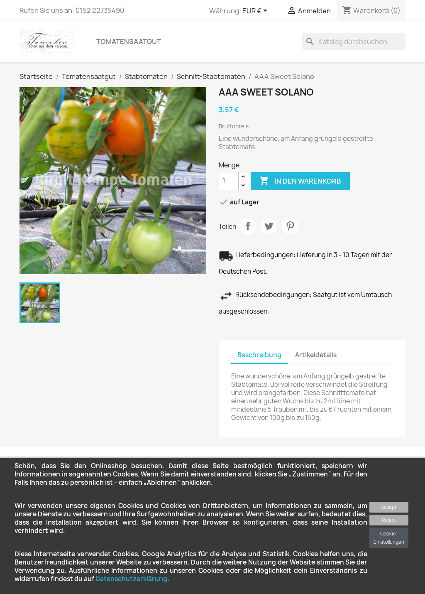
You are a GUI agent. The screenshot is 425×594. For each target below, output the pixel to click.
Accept (389, 507)
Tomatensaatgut (128, 41)
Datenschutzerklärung (131, 578)
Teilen (247, 226)
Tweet (269, 226)
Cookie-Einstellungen (389, 537)
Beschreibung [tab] (259, 355)
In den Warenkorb (300, 181)
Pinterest (290, 226)
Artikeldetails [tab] (316, 355)
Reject (389, 520)
